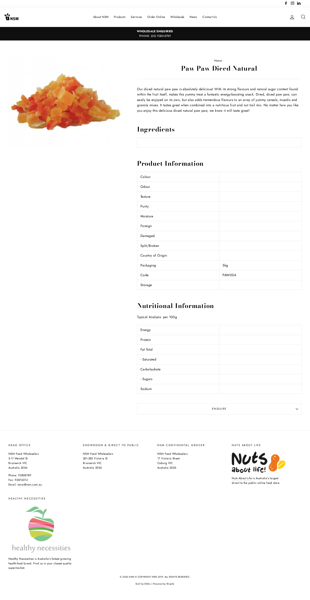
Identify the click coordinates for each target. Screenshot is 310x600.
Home (218, 60)
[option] (155, 33)
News (193, 17)
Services (136, 17)
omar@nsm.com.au (30, 484)
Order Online (156, 17)
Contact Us (209, 17)
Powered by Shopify (163, 583)
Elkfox (147, 583)
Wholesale (177, 17)
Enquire (219, 409)
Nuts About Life (242, 478)
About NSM (101, 17)
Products (119, 17)
